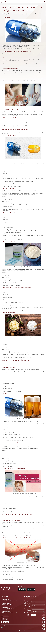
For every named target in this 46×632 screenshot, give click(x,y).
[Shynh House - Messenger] (43, 629)
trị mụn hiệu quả (29, 111)
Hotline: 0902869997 (5, 609)
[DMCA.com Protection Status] (23, 627)
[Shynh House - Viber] (43, 625)
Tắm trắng (3, 14)
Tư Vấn (2, 19)
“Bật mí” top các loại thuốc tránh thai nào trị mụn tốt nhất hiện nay (17, 310)
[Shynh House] (4, 1)
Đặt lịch (28, 612)
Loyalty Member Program (28, 615)
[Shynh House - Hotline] (43, 615)
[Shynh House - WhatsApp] (43, 622)
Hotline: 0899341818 (4, 613)
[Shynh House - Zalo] (43, 618)
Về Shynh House (4, 7)
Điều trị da (3, 9)
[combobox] (38, 612)
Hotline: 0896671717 (4, 605)
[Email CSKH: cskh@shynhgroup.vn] (5, 616)
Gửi (33, 614)
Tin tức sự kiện (4, 21)
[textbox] (37, 611)
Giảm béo (3, 16)
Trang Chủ (3, 4)
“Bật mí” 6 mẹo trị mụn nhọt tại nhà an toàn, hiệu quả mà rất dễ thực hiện (18, 535)
